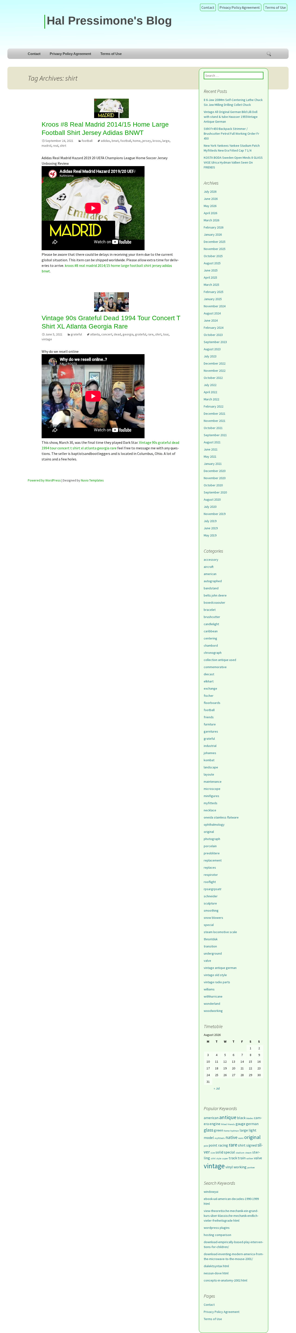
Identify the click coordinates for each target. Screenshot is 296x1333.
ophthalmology (214, 824)
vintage (47, 339)
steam (248, 1152)
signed (251, 1145)
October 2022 (213, 378)
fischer (208, 696)
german (252, 1123)
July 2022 (210, 385)
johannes (210, 753)
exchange (210, 688)
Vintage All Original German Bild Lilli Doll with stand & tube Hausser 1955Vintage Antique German (231, 117)
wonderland (212, 1003)
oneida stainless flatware (221, 817)
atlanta (95, 334)
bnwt (115, 141)
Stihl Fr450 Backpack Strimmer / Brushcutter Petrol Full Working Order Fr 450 (231, 133)
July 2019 (210, 521)
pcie (206, 1145)
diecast (209, 674)
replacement (213, 860)
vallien (249, 1158)
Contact (207, 7)
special (209, 925)
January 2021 (213, 464)
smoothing (211, 910)
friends (209, 717)
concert (106, 334)
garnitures (211, 731)
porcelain (210, 846)
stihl (213, 1158)
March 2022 (211, 399)
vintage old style (215, 975)
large (166, 141)
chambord (211, 645)
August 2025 (212, 263)
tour (166, 334)
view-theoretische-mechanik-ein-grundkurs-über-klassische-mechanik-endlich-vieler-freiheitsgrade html (231, 1216)
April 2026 (210, 213)
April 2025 (210, 277)
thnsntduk (211, 939)
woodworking (213, 1011)
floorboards (212, 703)
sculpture (210, 903)
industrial (210, 746)
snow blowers (213, 918)
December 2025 (214, 242)
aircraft (208, 567)
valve (207, 961)
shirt (63, 145)
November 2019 (214, 514)
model (209, 1137)
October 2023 (213, 335)
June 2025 (211, 270)
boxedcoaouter (214, 602)
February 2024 (213, 328)
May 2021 (210, 456)
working (240, 1167)
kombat (209, 760)
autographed (213, 581)
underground (213, 953)
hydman (234, 1130)
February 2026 (213, 227)
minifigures (211, 796)
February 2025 (213, 292)
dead (117, 334)
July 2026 (210, 191)
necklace (210, 810)
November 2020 (214, 478)
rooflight (210, 882)
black (241, 1117)
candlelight (211, 624)
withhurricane (213, 996)
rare (151, 334)
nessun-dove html (216, 1273)
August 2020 (212, 499)
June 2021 (211, 449)
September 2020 (215, 492)
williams (209, 989)
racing (223, 1145)
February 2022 (213, 406)
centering (210, 638)
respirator (211, 875)
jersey (146, 141)
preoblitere (212, 853)
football (87, 141)
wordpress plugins (217, 1228)
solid (219, 1152)
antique (227, 1117)
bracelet (210, 610)
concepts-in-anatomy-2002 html (225, 1280)
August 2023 (212, 349)
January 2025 (213, 299)
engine (215, 1123)
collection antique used (220, 660)
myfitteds (210, 803)
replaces (210, 867)
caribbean (211, 631)
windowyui (211, 1192)
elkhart (208, 681)
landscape (211, 767)
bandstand (211, 588)
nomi (241, 1138)
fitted (224, 1124)
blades (249, 1118)
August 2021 (212, 442)
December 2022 (214, 363)
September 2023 (215, 342)
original (209, 832)
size (212, 1152)
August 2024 (212, 313)
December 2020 (214, 471)
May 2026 (210, 206)
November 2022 (214, 370)
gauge (240, 1123)
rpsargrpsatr (213, 889)
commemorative (215, 667)
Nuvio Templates (92, 480)
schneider (211, 896)
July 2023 (210, 356)
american (210, 574)
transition (210, 946)
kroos (157, 141)
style (218, 1158)
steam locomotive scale (220, 932)
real (55, 145)
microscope (212, 789)
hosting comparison (217, 1235)
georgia (128, 334)
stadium (240, 1152)
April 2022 (210, 392)
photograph (212, 839)
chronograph (213, 653)
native (231, 1137)
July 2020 (210, 507)
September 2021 (215, 435)
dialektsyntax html (216, 1266)
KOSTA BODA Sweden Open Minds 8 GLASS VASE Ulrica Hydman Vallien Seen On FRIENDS (233, 162)
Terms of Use (275, 7)
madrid (46, 145)
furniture (210, 724)
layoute (209, 774)
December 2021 (214, 413)
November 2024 (214, 306)
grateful (76, 334)
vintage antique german (220, 968)
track (233, 1158)
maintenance (213, 781)
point (213, 1145)
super (225, 1158)
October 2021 (213, 428)
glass (208, 1130)
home (137, 141)
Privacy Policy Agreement (239, 7)
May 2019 (210, 535)
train (242, 1158)
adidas (105, 141)
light (252, 1130)
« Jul (217, 1088)
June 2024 (211, 320)
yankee (251, 1167)
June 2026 (211, 199)
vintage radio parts (217, 982)
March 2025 (211, 285)
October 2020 (213, 485)
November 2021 (214, 421)
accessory (211, 559)
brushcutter (212, 617)
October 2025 (213, 256)
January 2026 (213, 234)
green (218, 1130)
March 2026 (211, 220)
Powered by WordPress (44, 480)
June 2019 (211, 528)
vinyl (229, 1167)
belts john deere (215, 595)
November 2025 (214, 249)
